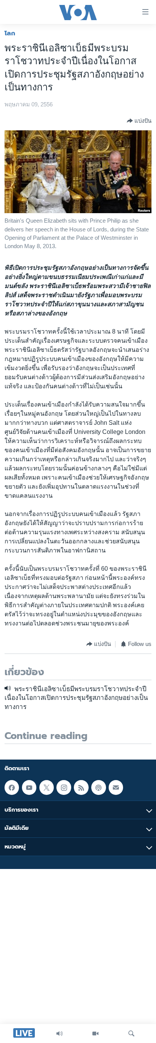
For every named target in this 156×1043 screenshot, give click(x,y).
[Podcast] (98, 787)
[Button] (139, 121)
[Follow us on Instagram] (63, 787)
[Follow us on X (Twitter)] (46, 787)
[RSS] (81, 787)
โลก (10, 33)
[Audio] (59, 1033)
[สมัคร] (116, 787)
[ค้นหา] (131, 1033)
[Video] (95, 1033)
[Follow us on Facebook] (12, 787)
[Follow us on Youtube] (29, 787)
